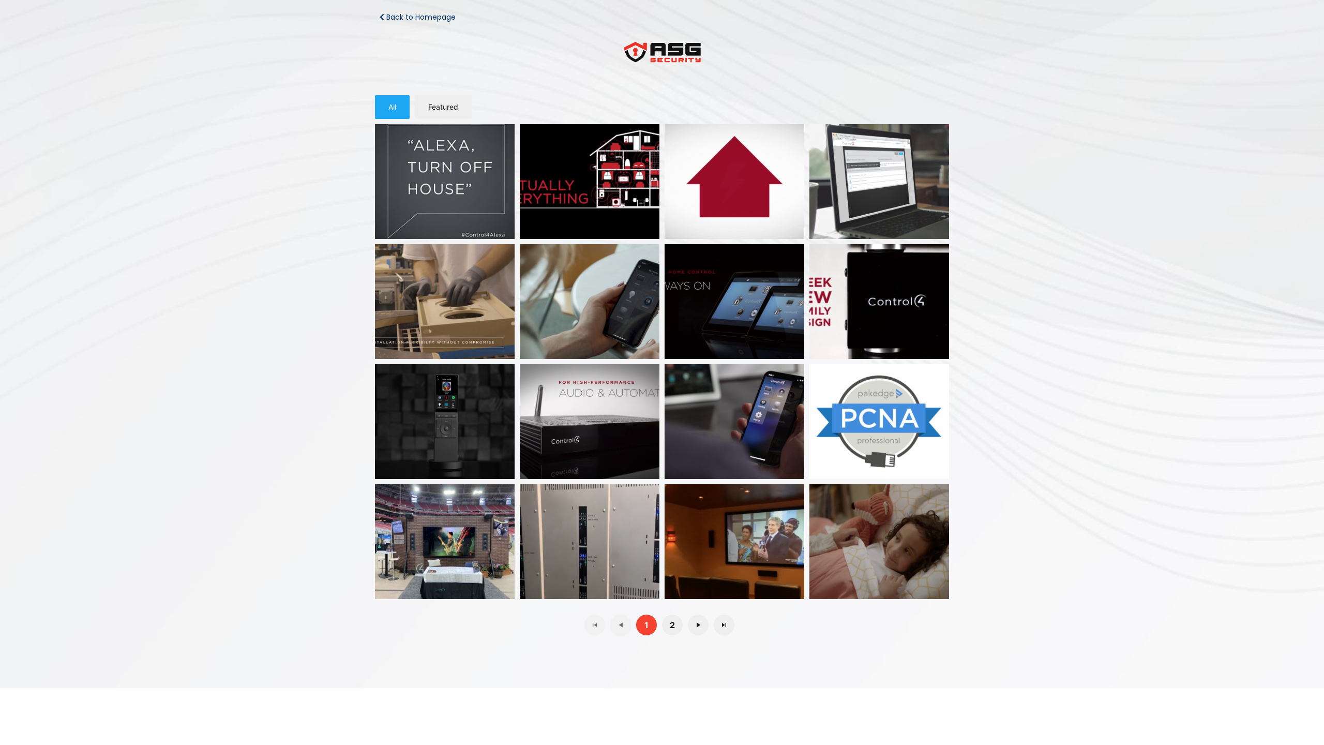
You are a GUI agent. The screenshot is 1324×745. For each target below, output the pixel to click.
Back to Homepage (420, 17)
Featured (443, 106)
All (392, 106)
